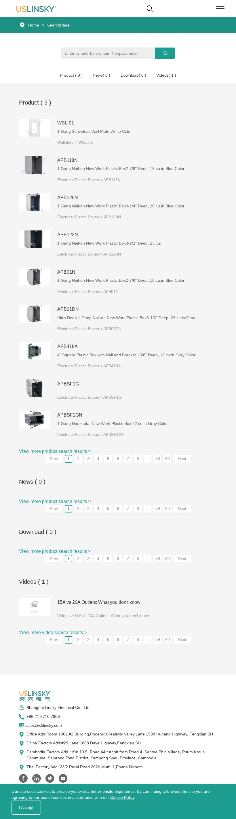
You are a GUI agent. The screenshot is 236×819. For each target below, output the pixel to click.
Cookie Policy (122, 797)
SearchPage (58, 25)
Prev (54, 458)
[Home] (38, 8)
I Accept (26, 807)
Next (182, 458)
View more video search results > (53, 632)
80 (167, 458)
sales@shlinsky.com (43, 725)
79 (157, 458)
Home (33, 25)
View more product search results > (55, 451)
